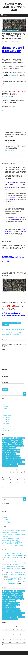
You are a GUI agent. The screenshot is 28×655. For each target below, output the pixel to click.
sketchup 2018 (19, 444)
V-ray (9, 466)
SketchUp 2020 (12, 446)
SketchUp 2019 (5, 446)
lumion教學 (12, 442)
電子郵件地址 (5, 376)
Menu (5, 15)
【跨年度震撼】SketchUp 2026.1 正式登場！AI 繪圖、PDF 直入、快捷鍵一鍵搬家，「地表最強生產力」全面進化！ (13, 566)
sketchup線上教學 (20, 460)
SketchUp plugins (7, 415)
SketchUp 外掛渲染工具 (6, 450)
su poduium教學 (21, 464)
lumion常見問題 (5, 442)
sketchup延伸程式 (16, 452)
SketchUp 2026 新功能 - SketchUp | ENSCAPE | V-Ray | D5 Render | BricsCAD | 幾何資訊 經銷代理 (14, 563)
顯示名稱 (4, 370)
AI (3, 402)
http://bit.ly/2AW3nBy (10, 150)
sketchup (4, 30)
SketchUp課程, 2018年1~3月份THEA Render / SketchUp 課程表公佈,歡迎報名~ (13, 574)
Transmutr (4, 466)
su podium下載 (5, 464)
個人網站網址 (5, 382)
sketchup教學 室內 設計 (6, 456)
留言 (3, 349)
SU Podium (6, 423)
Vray (4, 428)
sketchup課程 (16, 30)
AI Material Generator (8, 438)
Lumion (5, 410)
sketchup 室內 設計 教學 (7, 452)
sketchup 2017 (5, 444)
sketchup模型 (11, 458)
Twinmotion (6, 425)
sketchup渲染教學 (12, 460)
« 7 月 (3, 491)
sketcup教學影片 (5, 324)
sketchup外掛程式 (16, 450)
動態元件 (16, 466)
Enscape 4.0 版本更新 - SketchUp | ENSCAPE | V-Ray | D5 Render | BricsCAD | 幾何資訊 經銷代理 (14, 555)
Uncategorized (7, 427)
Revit (4, 412)
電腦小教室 (6, 430)
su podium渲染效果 (13, 464)
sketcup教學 (11, 462)
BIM (4, 404)
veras (12, 466)
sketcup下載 (6, 421)
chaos (18, 438)
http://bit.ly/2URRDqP (10, 142)
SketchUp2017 (12, 444)
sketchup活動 (18, 458)
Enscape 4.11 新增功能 (17, 557)
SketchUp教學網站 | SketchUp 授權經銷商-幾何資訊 (14, 7)
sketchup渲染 (4, 460)
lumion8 (12, 440)
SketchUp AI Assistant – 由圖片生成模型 (13, 545)
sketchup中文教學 (20, 446)
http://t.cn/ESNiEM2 (7, 96)
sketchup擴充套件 (5, 454)
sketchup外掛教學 (12, 448)
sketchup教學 (10, 30)
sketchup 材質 (5, 458)
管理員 (13, 41)
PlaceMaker (12, 75)
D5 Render (6, 406)
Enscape (5, 408)
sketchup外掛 (4, 448)
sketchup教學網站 (17, 323)
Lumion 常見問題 (18, 440)
